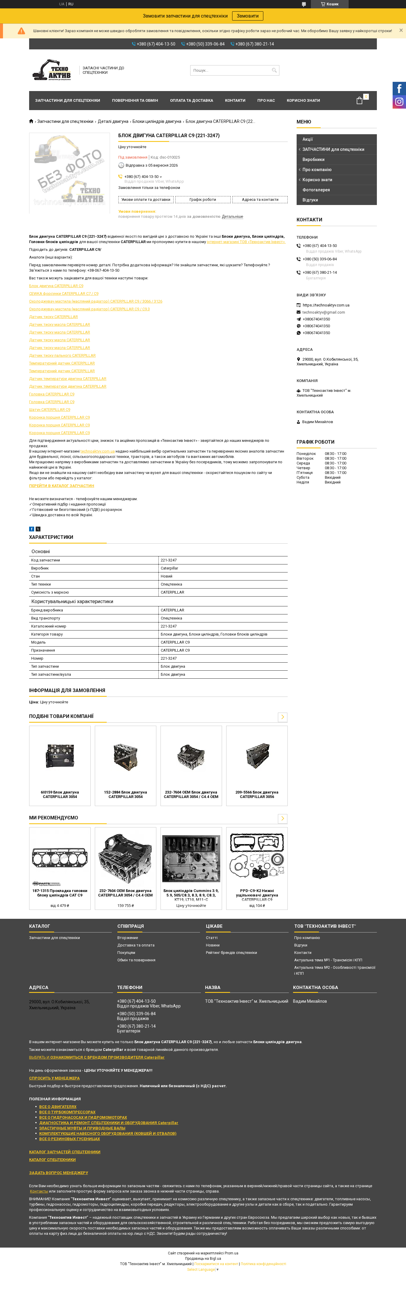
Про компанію (317, 169)
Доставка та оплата (136, 945)
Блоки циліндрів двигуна (157, 121)
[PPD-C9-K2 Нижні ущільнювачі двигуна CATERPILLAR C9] (257, 858)
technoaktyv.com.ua (98, 451)
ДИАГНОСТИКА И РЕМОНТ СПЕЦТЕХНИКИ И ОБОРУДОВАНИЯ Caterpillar (108, 1123)
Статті (212, 937)
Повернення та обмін (135, 100)
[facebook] (31, 530)
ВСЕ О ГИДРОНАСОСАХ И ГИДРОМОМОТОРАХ (83, 1117)
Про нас (266, 100)
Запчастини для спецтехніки (67, 100)
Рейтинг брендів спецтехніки (231, 952)
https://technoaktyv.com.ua (326, 305)
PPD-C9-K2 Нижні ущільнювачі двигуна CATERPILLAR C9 (257, 895)
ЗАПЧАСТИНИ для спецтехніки (333, 149)
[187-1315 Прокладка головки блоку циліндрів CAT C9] (60, 858)
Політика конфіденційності (263, 1264)
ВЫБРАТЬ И (97, 1057)
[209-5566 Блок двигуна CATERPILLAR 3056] (257, 757)
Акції (308, 139)
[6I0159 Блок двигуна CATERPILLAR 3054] (60, 757)
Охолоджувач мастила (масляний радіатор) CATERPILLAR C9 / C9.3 (89, 309)
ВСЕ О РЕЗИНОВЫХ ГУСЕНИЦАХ (69, 1139)
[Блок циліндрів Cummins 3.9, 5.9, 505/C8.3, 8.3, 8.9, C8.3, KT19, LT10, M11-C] (191, 858)
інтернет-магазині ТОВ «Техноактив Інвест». (246, 242)
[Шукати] (274, 70)
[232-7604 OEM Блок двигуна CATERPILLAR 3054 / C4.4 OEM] (191, 757)
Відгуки (310, 200)
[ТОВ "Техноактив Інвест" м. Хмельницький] (52, 70)
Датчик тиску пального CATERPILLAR (62, 355)
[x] (38, 530)
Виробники (314, 159)
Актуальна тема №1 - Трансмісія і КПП (328, 960)
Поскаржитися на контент (216, 1264)
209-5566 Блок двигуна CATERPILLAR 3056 (256, 794)
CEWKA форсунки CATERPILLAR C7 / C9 (63, 293)
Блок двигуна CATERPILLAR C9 (56, 286)
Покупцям (126, 952)
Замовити (248, 16)
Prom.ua (231, 1253)
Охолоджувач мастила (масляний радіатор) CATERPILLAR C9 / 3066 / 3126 (95, 301)
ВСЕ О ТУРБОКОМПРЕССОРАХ (67, 1112)
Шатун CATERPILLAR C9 (49, 409)
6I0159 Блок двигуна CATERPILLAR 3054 (60, 794)
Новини (213, 945)
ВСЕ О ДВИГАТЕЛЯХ (57, 1106)
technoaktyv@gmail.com (324, 312)
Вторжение (127, 937)
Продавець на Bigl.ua (203, 1259)
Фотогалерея (316, 189)
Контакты (39, 1191)
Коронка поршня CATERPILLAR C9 (59, 417)
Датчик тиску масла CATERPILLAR (59, 324)
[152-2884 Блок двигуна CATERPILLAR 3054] (126, 757)
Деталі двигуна (113, 121)
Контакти (235, 100)
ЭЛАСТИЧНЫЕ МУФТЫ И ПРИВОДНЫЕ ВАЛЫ (82, 1128)
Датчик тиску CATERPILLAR (53, 316)
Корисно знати (303, 100)
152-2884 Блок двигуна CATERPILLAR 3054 (125, 794)
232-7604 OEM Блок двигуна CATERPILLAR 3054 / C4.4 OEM (191, 794)
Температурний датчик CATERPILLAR (62, 363)
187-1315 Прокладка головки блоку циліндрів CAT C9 (59, 892)
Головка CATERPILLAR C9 (51, 394)
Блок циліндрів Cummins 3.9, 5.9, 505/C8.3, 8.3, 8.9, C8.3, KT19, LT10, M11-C (191, 895)
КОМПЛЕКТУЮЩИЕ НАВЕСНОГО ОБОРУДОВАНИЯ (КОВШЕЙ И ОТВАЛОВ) (108, 1133)
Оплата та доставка (191, 100)
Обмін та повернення (136, 960)
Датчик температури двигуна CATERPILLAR (67, 378)
